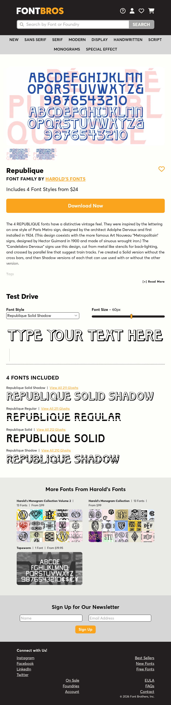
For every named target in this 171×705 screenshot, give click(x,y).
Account (72, 691)
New (14, 39)
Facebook (25, 663)
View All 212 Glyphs (50, 429)
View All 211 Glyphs (64, 388)
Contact (147, 691)
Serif (57, 39)
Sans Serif (35, 39)
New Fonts (145, 663)
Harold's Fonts (65, 179)
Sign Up (85, 629)
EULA (149, 680)
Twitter (22, 674)
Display (100, 39)
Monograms (67, 49)
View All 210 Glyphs (56, 450)
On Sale (72, 680)
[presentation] (154, 281)
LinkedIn (24, 669)
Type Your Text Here (85, 336)
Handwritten (128, 39)
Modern (77, 39)
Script (155, 39)
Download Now (85, 206)
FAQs (149, 686)
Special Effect (101, 49)
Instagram (25, 657)
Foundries (71, 686)
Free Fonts (145, 669)
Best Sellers (144, 657)
